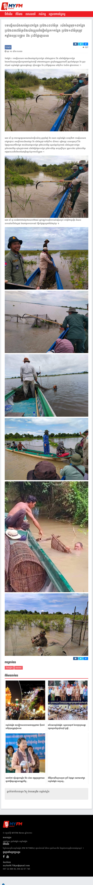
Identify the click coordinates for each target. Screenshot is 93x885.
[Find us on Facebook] (4, 856)
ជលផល (19, 667)
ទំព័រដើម (8, 14)
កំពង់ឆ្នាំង (8, 47)
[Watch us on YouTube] (8, 856)
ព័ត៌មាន (18, 14)
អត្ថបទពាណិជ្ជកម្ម (57, 14)
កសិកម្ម (42, 14)
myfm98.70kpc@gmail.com (16, 865)
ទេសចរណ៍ (30, 14)
